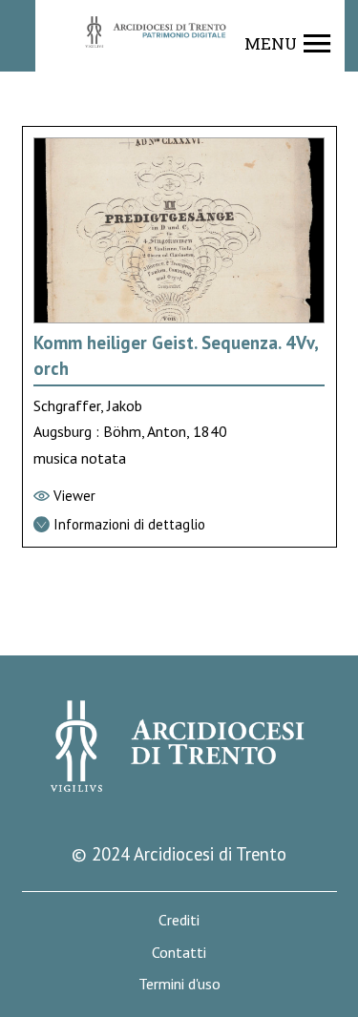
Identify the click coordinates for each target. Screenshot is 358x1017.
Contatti (179, 953)
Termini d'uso (179, 984)
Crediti (179, 920)
